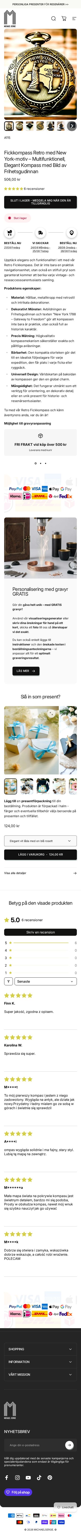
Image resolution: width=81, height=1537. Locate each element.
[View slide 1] (35, 463)
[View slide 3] (45, 463)
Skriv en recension (40, 932)
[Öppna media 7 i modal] (51, 713)
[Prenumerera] (69, 1445)
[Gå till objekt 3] (59, 786)
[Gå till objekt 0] (10, 786)
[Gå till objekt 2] (43, 786)
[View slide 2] (40, 463)
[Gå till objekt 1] (26, 786)
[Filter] (8, 981)
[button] (9, 126)
